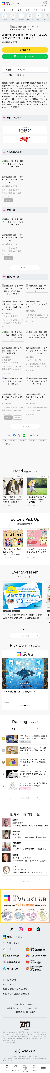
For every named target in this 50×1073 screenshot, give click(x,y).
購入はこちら (25, 50)
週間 (13, 729)
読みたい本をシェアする (27, 56)
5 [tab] (29, 705)
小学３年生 (32, 441)
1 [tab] (21, 705)
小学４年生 (42, 441)
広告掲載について (14, 1008)
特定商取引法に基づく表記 (24, 1012)
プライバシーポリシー (32, 1008)
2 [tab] (23, 705)
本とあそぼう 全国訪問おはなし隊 (16, 993)
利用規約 (30, 1004)
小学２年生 (22, 441)
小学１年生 (12, 441)
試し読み (17, 417)
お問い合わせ (19, 1004)
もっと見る (25, 797)
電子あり (8, 200)
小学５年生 (6, 444)
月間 (36, 729)
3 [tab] (25, 705)
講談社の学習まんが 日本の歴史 (15, 989)
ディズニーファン (9, 984)
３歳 (4, 441)
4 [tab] (27, 705)
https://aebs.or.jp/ (9, 1042)
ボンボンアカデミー (10, 980)
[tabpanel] (25, 680)
